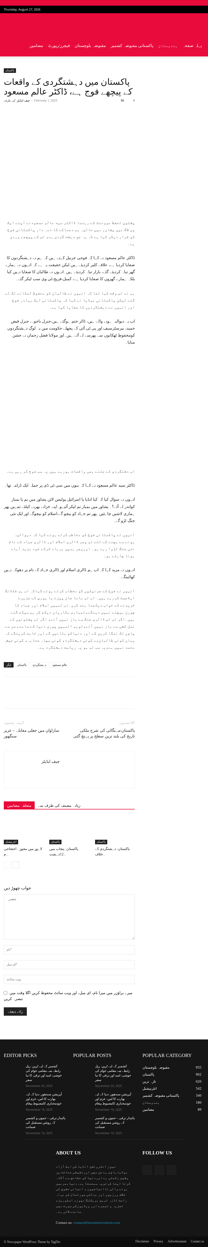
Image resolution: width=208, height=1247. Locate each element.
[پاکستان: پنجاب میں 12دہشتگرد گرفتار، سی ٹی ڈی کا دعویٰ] (69, 830)
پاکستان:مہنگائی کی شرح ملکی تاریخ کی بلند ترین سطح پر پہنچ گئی (104, 733)
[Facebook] (182, 9)
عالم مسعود (59, 664)
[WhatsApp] (79, 122)
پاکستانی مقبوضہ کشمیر (132, 45)
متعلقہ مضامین (19, 806)
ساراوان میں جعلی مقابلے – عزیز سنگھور (31, 733)
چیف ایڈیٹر (23, 100)
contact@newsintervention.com (96, 1223)
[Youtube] (200, 9)
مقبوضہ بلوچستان (90, 45)
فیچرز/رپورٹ (59, 45)
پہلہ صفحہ (192, 45)
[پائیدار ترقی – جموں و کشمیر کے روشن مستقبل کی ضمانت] (13, 1122)
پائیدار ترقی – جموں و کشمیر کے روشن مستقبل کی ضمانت (45, 1122)
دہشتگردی (39, 664)
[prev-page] (7, 865)
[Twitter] (191, 9)
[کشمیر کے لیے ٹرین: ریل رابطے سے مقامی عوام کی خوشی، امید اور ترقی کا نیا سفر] (13, 1070)
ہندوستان (168, 45)
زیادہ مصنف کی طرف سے (59, 806)
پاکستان (9, 70)
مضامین (36, 45)
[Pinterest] (66, 122)
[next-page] (15, 865)
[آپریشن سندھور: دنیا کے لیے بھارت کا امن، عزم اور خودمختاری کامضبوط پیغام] (13, 1098)
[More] (92, 122)
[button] (197, 24)
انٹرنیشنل (11, 841)
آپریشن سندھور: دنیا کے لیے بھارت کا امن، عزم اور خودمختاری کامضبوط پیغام (44, 1098)
